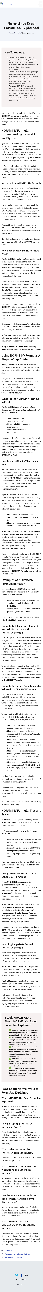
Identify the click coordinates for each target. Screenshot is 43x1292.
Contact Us (21, 1280)
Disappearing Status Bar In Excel (17, 1254)
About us (21, 1285)
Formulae (8, 1250)
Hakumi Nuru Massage (13, 1257)
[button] (37, 4)
